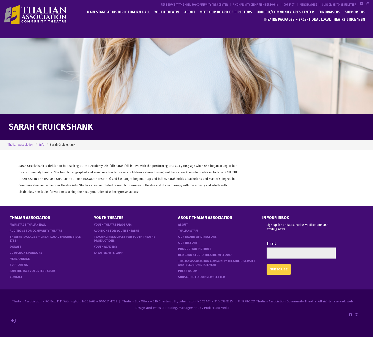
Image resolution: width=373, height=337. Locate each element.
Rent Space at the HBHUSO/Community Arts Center (194, 4)
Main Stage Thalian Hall (28, 225)
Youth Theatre (167, 12)
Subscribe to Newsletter (339, 4)
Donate (15, 247)
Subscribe (279, 269)
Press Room (187, 271)
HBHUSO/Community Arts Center (285, 12)
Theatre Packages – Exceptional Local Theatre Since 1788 (314, 19)
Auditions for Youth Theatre (116, 231)
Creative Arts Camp (108, 253)
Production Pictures (195, 249)
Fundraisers (329, 12)
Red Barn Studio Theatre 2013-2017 (205, 255)
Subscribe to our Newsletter (201, 277)
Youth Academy (105, 247)
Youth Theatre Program (112, 225)
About (189, 12)
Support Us (355, 12)
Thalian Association (20, 145)
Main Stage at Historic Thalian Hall (118, 12)
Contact (288, 4)
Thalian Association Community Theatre (286, 301)
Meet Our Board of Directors (226, 12)
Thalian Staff (188, 231)
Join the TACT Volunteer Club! (32, 271)
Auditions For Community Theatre (36, 231)
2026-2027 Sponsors (26, 253)
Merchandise (308, 4)
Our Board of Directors (197, 237)
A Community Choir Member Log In (255, 4)
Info (41, 145)
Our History (188, 243)
